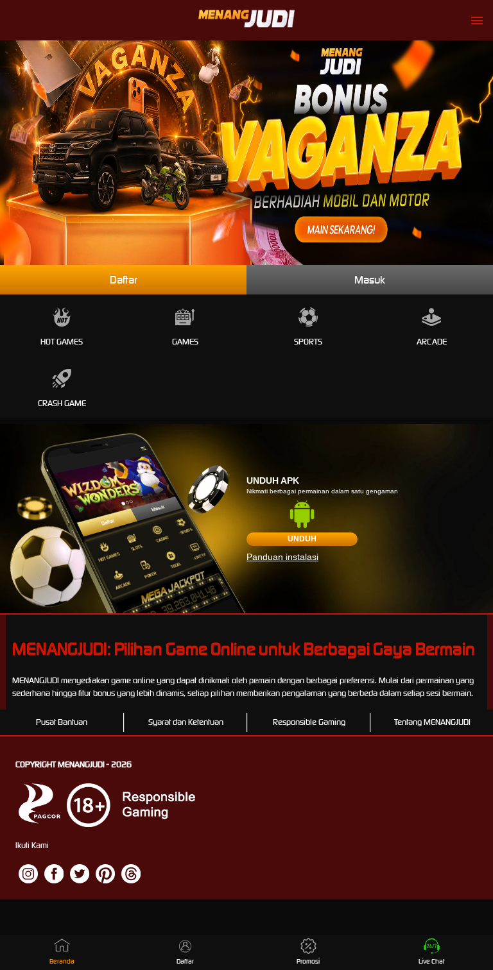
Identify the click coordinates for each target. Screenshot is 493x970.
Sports (308, 341)
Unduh (302, 538)
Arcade (432, 341)
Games (185, 341)
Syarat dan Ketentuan (185, 722)
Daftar (123, 280)
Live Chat (432, 961)
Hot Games (61, 341)
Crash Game (62, 403)
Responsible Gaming (309, 722)
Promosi (308, 961)
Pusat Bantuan (61, 722)
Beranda (61, 961)
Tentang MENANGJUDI (432, 722)
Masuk (369, 280)
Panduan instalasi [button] (282, 557)
